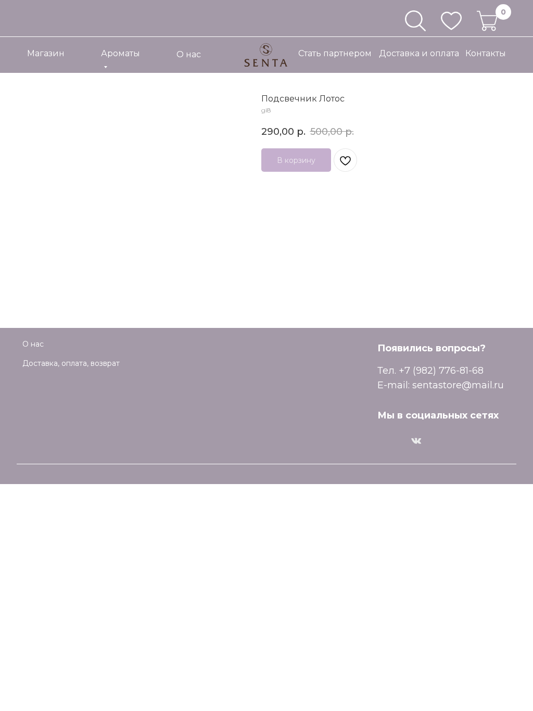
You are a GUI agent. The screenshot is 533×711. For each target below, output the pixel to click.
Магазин (46, 53)
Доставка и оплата (419, 53)
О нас (188, 54)
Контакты (485, 53)
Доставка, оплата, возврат (71, 363)
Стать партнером (335, 53)
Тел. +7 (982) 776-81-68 (430, 370)
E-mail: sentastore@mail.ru (440, 385)
